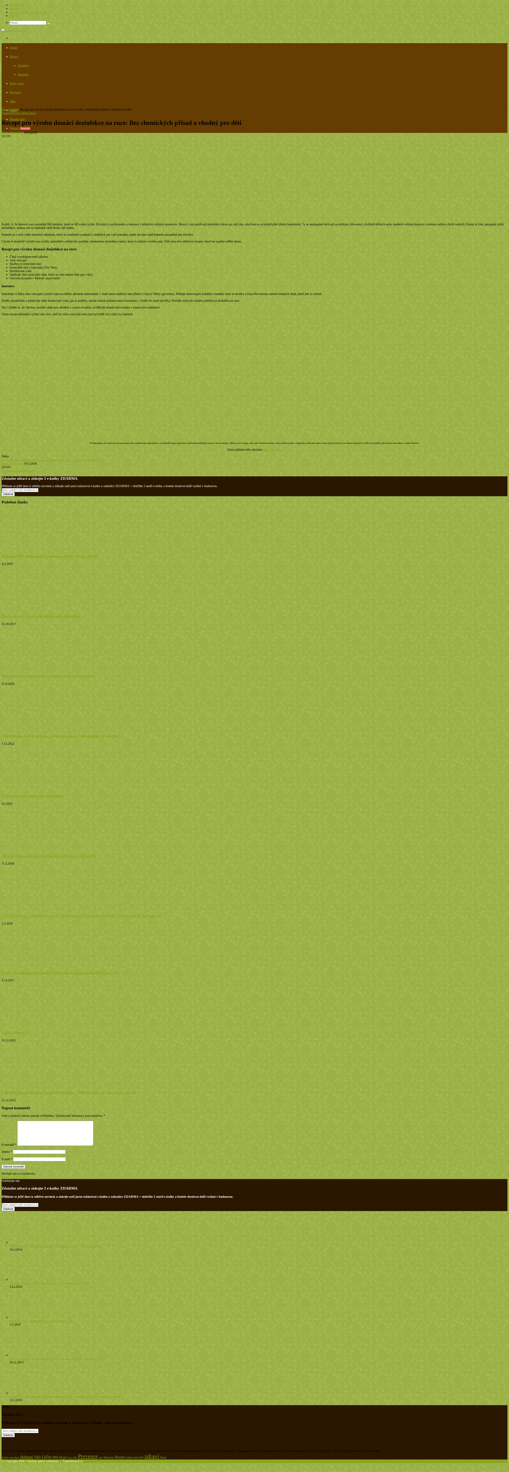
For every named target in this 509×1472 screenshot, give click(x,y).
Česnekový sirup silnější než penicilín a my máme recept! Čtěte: (49, 1283)
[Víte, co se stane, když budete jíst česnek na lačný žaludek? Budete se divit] (31, 1355)
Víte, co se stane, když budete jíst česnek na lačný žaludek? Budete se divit (56, 1358)
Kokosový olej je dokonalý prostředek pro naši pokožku (47, 676)
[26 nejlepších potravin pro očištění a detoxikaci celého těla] (40, 848)
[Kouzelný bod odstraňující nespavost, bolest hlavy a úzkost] (40, 548)
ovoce (70, 1457)
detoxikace (14, 1457)
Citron (5, 1457)
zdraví (152, 1456)
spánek (129, 1457)
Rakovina (109, 1457)
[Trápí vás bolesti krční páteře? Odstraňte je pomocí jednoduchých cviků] (40, 965)
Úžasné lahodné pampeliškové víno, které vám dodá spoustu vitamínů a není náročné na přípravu (81, 916)
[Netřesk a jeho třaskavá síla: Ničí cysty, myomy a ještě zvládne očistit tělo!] (31, 1242)
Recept (120, 1457)
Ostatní (14, 109)
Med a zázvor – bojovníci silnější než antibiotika (41, 616)
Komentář (9, 1144)
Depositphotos (273, 449)
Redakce (15, 8)
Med (55, 1457)
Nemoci (20, 128)
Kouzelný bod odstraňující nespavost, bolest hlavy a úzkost (50, 556)
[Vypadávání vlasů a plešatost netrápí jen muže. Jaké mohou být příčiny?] (40, 728)
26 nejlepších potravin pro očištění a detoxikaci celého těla (49, 856)
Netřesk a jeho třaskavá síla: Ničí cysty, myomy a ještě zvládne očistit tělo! (56, 1246)
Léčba (46, 1456)
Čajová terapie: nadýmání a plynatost (33, 796)
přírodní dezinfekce (52, 460)
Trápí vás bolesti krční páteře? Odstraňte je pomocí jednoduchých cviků (60, 973)
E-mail (7, 1159)
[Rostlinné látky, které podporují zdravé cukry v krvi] (29, 1317)
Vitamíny (23, 65)
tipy (141, 1457)
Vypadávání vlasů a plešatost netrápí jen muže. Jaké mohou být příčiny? (61, 736)
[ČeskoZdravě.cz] (13, 30)
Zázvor (163, 1457)
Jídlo (13, 101)
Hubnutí (26, 1456)
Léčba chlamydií (15, 1032)
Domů (13, 47)
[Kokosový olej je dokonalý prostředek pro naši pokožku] (40, 668)
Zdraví (14, 56)
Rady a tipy (17, 83)
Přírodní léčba (19, 113)
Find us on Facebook (15, 1177)
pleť (75, 1457)
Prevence (15, 92)
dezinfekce (8, 460)
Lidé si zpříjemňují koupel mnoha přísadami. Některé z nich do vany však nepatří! (69, 1092)
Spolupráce (17, 5)
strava (136, 1457)
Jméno (7, 1151)
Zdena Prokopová (13, 132)
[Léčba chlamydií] (40, 1024)
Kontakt (15, 15)
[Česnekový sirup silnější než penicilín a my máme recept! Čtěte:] (31, 1279)
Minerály (23, 74)
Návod (62, 1457)
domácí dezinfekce (27, 460)
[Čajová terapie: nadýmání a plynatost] (40, 788)
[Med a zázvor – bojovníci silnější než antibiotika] (34, 608)
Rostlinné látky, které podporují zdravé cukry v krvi (42, 1321)
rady (101, 1457)
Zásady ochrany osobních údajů (30, 12)
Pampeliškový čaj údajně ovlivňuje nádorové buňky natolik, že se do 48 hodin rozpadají (65, 1396)
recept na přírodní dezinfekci (83, 460)
